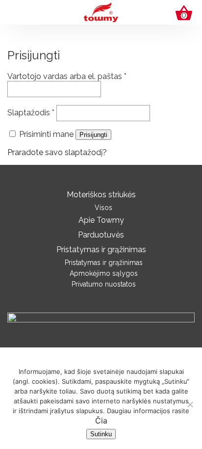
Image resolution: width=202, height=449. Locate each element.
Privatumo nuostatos (104, 284)
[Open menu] (15, 10)
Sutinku (101, 434)
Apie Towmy (101, 220)
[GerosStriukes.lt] (101, 11)
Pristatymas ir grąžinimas (101, 249)
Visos (103, 207)
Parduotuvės (101, 234)
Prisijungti (93, 134)
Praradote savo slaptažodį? (57, 152)
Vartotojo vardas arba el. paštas (66, 76)
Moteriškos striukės (101, 194)
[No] (190, 404)
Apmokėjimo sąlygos (104, 273)
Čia (101, 420)
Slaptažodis (30, 112)
